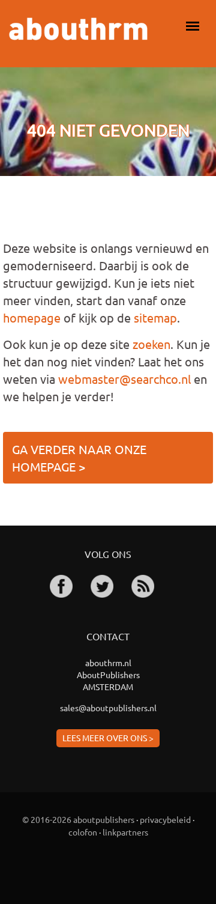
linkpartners (125, 832)
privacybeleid (165, 819)
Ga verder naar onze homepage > (79, 457)
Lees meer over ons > (108, 737)
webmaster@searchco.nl (124, 378)
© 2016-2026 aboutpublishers (78, 819)
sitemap (155, 317)
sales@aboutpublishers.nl (108, 707)
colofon (82, 832)
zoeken (151, 343)
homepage (32, 317)
